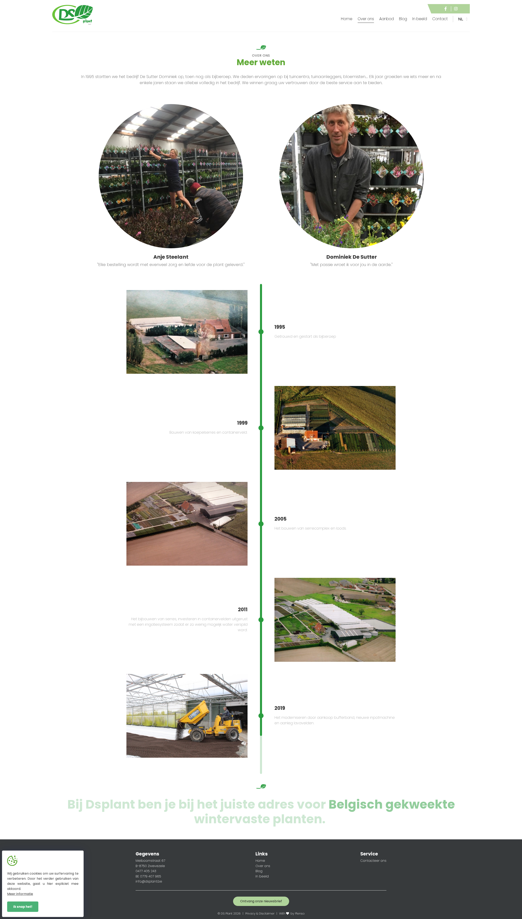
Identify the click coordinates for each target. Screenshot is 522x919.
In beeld (262, 876)
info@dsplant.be (149, 881)
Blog (258, 871)
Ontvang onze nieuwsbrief (261, 901)
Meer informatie (20, 894)
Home (346, 19)
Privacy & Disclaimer (259, 913)
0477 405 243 (146, 871)
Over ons (262, 866)
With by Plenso (292, 913)
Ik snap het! (22, 907)
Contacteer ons (373, 860)
